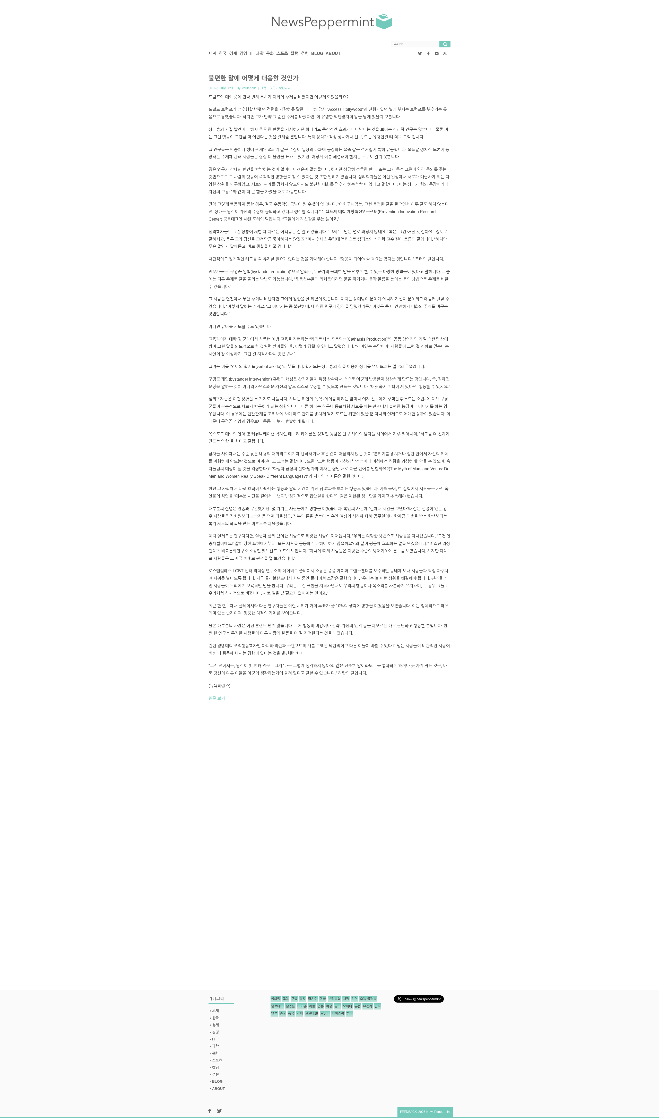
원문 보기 (217, 698)
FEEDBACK (408, 1112)
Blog (317, 53)
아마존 (302, 1006)
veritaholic (249, 88)
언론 (320, 1006)
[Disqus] (329, 777)
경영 (243, 53)
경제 (233, 53)
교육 (286, 999)
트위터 (325, 1013)
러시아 (312, 999)
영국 (337, 1006)
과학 (260, 53)
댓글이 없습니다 (280, 88)
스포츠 (282, 53)
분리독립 (334, 999)
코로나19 (311, 1013)
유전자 (367, 1006)
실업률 (290, 1006)
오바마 (347, 1006)
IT (251, 53)
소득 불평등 (368, 999)
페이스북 (338, 1013)
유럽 (357, 1006)
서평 (346, 999)
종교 (283, 1013)
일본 (274, 1013)
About (333, 53)
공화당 (275, 999)
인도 (378, 1006)
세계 (212, 53)
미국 (323, 999)
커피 (300, 1013)
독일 (303, 999)
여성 (329, 1006)
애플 (312, 1006)
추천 (305, 53)
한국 (223, 53)
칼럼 (294, 53)
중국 (291, 1013)
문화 (270, 53)
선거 (354, 999)
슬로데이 (277, 1006)
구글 (294, 999)
